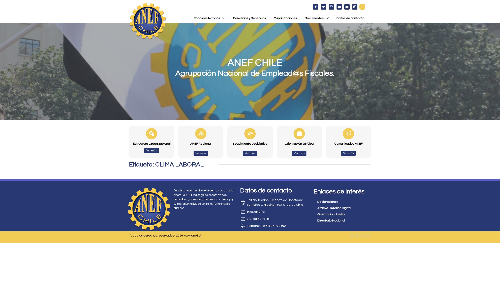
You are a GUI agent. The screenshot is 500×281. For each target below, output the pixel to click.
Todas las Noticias (207, 18)
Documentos (314, 18)
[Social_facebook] (315, 7)
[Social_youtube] (339, 7)
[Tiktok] (368, 235)
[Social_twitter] (323, 7)
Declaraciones (327, 201)
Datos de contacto (350, 18)
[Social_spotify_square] (354, 7)
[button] (362, 7)
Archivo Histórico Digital (334, 208)
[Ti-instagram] (331, 7)
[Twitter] (357, 235)
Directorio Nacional (331, 220)
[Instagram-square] (363, 235)
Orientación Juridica (331, 214)
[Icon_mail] (347, 7)
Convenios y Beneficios (249, 18)
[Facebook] (351, 235)
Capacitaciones (285, 18)
